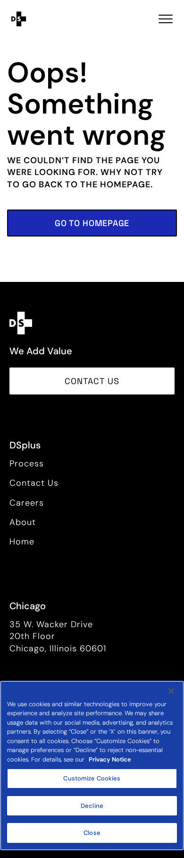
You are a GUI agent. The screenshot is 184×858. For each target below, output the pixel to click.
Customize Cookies (91, 778)
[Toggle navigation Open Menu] (166, 19)
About (22, 522)
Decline (92, 806)
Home (21, 541)
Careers (26, 502)
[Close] (171, 691)
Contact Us (34, 483)
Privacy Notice (110, 759)
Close (92, 833)
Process (26, 463)
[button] (92, 223)
